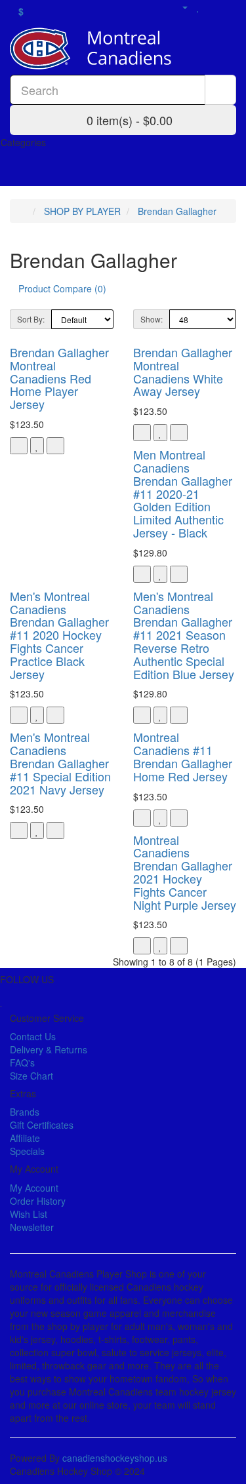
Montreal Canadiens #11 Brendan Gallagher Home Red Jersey (182, 756)
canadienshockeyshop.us (114, 1457)
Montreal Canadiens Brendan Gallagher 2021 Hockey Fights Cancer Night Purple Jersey (184, 872)
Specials (27, 1151)
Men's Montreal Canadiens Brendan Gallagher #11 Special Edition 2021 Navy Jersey (60, 762)
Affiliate (25, 1137)
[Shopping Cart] (212, 6)
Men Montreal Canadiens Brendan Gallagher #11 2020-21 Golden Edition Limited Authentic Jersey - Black (182, 493)
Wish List (28, 1213)
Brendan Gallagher (177, 211)
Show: (151, 318)
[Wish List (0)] (198, 6)
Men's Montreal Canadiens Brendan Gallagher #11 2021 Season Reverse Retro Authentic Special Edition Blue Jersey (183, 634)
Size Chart (31, 1075)
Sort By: (31, 318)
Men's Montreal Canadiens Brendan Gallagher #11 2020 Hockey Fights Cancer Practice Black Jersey (59, 634)
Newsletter (32, 1227)
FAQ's (22, 1062)
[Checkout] (229, 6)
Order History (38, 1200)
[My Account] (179, 6)
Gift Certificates (41, 1124)
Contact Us (33, 1036)
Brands (24, 1111)
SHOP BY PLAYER (82, 211)
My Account (34, 1187)
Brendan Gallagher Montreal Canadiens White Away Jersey (182, 371)
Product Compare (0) (62, 288)
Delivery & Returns (48, 1049)
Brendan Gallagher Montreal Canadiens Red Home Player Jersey (59, 377)
